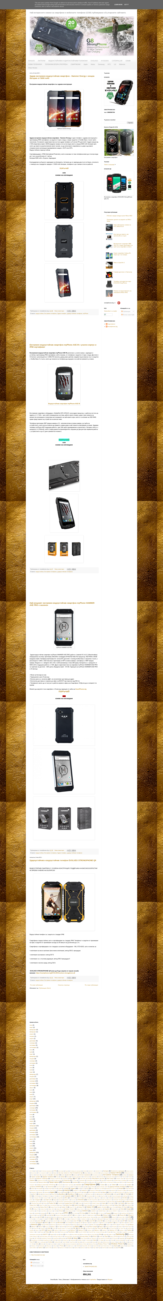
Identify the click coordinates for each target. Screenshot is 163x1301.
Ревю (88, 1182)
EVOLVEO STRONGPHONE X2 (65, 1201)
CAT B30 (43, 1196)
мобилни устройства (55, 1178)
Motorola (122, 64)
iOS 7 (81, 1215)
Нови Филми (32, 68)
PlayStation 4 (72, 1232)
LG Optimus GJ (83, 1219)
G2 (114, 1203)
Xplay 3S (89, 1247)
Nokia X (101, 1226)
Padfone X (32, 1232)
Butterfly (108, 1194)
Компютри (101, 1176)
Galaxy (123, 1203)
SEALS (95, 1236)
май (31, 1052)
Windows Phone (92, 1244)
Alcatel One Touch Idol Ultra (36, 1190)
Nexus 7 (53, 1226)
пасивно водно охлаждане (120, 1180)
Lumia (129, 1219)
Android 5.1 (130, 1190)
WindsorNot (42, 1245)
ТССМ (74, 1186)
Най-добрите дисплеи (98, 1178)
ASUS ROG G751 (120, 1192)
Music (87, 1224)
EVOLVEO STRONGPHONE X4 (99, 1201)
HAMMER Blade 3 (102, 1211)
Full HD (109, 1203)
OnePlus (32, 1230)
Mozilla (69, 1224)
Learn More (118, 4)
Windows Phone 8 (117, 1244)
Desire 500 (79, 1197)
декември (33, 1041)
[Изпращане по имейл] (68, 311)
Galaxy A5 (129, 1203)
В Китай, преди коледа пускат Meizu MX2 (119, 215)
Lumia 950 (107, 1220)
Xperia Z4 (70, 1247)
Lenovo (105, 1217)
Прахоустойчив (42, 1182)
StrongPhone (129, 1238)
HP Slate (60, 1213)
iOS (66, 1215)
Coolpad (52, 1197)
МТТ (76, 1178)
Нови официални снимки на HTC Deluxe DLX (122, 225)
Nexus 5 (40, 1226)
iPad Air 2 (92, 1215)
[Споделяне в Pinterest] (75, 311)
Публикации (126, 311)
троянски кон (68, 1186)
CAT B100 (126, 1194)
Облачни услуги (41, 1180)
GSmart (61, 1211)
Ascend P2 (71, 1192)
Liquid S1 (108, 1219)
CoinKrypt (125, 1196)
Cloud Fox (103, 1196)
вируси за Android (94, 1172)
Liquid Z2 (114, 1219)
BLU (96, 1194)
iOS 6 (71, 1215)
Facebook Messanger (37, 1203)
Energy (60, 1199)
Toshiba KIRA (57, 1242)
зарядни (131, 1175)
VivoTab (62, 1244)
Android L (40, 1192)
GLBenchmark (115, 1209)
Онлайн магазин (58, 1180)
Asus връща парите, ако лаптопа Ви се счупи (121, 235)
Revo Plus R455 (93, 1234)
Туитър (79, 1186)
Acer (87, 1188)
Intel (52, 1215)
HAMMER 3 (93, 1211)
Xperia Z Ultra (48, 1247)
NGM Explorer (69, 1226)
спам (108, 1184)
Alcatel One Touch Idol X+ (50, 1190)
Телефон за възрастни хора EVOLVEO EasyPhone (122, 282)
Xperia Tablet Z (33, 1247)
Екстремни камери (96, 1174)
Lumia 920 (84, 1221)
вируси (86, 1172)
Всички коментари (128, 314)
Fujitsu (104, 1203)
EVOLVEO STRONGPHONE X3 (82, 1201)
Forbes (80, 1203)
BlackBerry (62, 1194)
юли (31, 1065)
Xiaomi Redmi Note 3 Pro (106, 1245)
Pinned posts (63, 1232)
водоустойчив (40, 313)
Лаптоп (118, 1176)
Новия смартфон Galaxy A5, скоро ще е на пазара (122, 253)
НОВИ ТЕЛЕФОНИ (35, 64)
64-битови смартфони (46, 1171)
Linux (90, 1219)
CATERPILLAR (117, 61)
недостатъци (129, 1178)
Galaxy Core (42, 1205)
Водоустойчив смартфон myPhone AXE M (64, 403)
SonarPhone (56, 1238)
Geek (101, 1209)
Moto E (86, 1222)
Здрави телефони (48, 1176)
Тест (44, 1186)
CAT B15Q (36, 1196)
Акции (66, 1171)
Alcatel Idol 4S (128, 1188)
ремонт (93, 1182)
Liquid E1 (96, 1219)
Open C (37, 1230)
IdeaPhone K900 (125, 1213)
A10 (79, 1188)
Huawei (108, 1213)
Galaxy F (61, 1205)
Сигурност (32, 1184)
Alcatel (121, 1188)
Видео (54, 1172)
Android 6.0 (33, 1192)
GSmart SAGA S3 (69, 1211)
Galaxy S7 (36, 1209)
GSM (55, 1211)
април (31, 1034)
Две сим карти (55, 1175)
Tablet (94, 1240)
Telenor (107, 1240)
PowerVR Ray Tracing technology (97, 1232)
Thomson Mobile (119, 1240)
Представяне (54, 1182)
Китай (68, 1176)
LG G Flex (37, 1219)
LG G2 (43, 1219)
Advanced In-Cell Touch (111, 1188)
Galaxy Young (90, 1209)
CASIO (114, 1194)
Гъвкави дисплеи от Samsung (123, 272)
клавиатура (86, 1176)
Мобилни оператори (42, 1178)
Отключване (82, 1180)
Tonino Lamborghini (41, 1242)
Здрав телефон (61, 313)
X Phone (61, 1246)
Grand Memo (44, 1211)
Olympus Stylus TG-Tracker (64, 1228)
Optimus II (89, 1230)
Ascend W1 (79, 1192)
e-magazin (37, 1199)
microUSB (67, 1222)
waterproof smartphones (71, 1244)
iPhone (98, 1215)
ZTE (119, 1247)
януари (32, 1036)
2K (35, 1171)
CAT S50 (55, 1196)
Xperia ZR (122, 1245)
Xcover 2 (72, 1245)
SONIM (128, 61)
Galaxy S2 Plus (73, 1207)
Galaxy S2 (64, 1207)
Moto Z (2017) (130, 1222)
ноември (32, 1043)
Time (126, 1240)
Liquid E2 (102, 1219)
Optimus (49, 1230)
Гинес (32, 1174)
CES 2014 (81, 1196)
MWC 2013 (93, 1224)
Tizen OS (32, 1242)
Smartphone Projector (46, 1238)
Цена (55, 1188)
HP (47, 1213)
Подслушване (33, 1182)
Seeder (101, 1236)
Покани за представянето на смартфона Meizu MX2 (122, 291)
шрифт (60, 1188)
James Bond (35, 1217)
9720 (55, 1171)
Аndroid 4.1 (91, 1171)
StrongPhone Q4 (47, 1240)
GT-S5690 (77, 1211)
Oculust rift (43, 1228)
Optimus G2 (81, 1230)
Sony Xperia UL (92, 1238)
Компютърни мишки (110, 1176)
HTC (109, 64)
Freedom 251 (87, 1203)
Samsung (101, 64)
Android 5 (113, 1190)
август (31, 1087)
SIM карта (122, 1236)
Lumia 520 (55, 1220)
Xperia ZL (83, 1247)
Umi (119, 1242)
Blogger (110, 1279)
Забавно (125, 1174)
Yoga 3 (94, 1247)
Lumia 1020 (32, 1220)
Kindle (49, 1217)
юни (31, 1025)
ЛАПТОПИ (41, 61)
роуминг (118, 1182)
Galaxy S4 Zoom (122, 1207)
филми (33, 1188)
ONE (74, 1228)
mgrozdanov (111, 324)
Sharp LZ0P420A (114, 1236)
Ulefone (99, 1242)
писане (130, 1180)
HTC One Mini (92, 1213)
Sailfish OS (111, 1234)
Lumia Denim (114, 1220)
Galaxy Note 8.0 (128, 1205)
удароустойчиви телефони (74, 313)
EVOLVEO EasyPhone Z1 (106, 1199)
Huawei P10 (116, 1213)
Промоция (82, 1182)
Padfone (129, 1230)
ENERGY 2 (66, 1199)
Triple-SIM (64, 1242)
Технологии (50, 1186)
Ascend (65, 1192)
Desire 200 (72, 1197)
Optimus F (73, 1230)
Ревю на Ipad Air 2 (119, 262)
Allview (60, 1190)
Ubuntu (93, 1242)
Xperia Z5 (76, 1247)
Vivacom (52, 1244)
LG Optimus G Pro (73, 1219)
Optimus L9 (122, 1230)
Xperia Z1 (55, 1247)
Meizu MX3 (52, 1222)
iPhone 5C (114, 1215)
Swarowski (72, 1240)
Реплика (99, 1182)
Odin (49, 1228)
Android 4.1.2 (77, 1190)
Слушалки (60, 1184)
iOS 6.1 (76, 1215)
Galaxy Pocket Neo (55, 1207)
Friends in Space (96, 1203)
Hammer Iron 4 (123, 1211)
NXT (31, 1228)
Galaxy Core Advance (52, 1205)
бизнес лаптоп (129, 1171)
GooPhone (32, 1211)
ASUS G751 (111, 1192)
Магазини (32, 1178)
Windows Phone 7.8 (103, 1244)
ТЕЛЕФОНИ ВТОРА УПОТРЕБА (56, 64)
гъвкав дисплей (45, 1174)
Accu (83, 1188)
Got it (126, 4)
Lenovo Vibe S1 (122, 1217)
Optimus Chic (65, 1230)
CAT (119, 1194)
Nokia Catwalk (93, 1226)
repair (57, 1234)
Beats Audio (54, 1194)
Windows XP (34, 1245)
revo (62, 1234)
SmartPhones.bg (80, 689)
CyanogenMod (59, 1197)
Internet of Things (60, 1215)
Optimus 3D (57, 1230)
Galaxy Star (43, 1209)
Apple (86, 64)
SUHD (54, 1240)
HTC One (82, 1213)
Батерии (106, 1171)
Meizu (46, 1222)
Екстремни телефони (50, 313)
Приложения (66, 1182)
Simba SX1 (129, 1236)
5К (38, 1171)
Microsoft (60, 1222)
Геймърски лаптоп (129, 1172)
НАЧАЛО (31, 61)
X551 (67, 1245)
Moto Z (123, 1222)
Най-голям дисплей (85, 1178)
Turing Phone (72, 1242)
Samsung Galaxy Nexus (45, 1236)
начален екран (119, 1178)
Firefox (45, 1203)
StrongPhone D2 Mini (36, 1240)
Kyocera (55, 1217)
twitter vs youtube (86, 1242)
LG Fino (31, 1219)
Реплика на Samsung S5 (108, 1182)
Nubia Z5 (121, 1226)
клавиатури (94, 1176)
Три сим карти (59, 1186)
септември (33, 1047)
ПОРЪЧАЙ (64, 168)
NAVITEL (115, 1224)
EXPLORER (112, 1201)
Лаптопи (124, 1176)
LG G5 (60, 1219)
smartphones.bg (112, 326)
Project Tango (116, 1232)
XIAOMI (78, 1245)
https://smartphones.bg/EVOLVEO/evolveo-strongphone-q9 (55, 973)
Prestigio (109, 1232)
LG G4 (54, 1219)
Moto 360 (80, 1222)
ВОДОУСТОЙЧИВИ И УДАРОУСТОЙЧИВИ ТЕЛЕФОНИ (68, 61)
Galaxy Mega (87, 1205)
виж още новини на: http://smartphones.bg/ (70, 1173)
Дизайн (63, 1174)
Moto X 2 (118, 1222)
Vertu (37, 1244)
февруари (33, 1029)
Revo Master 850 (76, 1234)
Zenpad (110, 1247)
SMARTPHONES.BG (91, 1266)
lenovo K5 (114, 1217)
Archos (59, 1192)
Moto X (111, 1222)
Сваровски (129, 1182)
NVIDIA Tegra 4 (128, 1226)
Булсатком (33, 1172)
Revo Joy (67, 1234)
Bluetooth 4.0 (102, 1194)
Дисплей (69, 1175)
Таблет (114, 1184)
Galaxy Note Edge (34, 1207)
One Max (80, 1228)
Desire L (93, 1197)
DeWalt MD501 (117, 1197)
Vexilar (42, 1244)
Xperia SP (129, 1245)
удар (84, 1186)
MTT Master (81, 1224)
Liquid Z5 (120, 1219)
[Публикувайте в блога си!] (70, 311)
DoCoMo (124, 1198)
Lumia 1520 (40, 1221)
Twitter (78, 1242)
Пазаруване (109, 1180)
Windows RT (130, 1244)
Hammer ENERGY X (113, 1211)
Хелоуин (50, 1188)
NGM (63, 1226)
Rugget (105, 1234)
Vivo (57, 1244)
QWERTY (45, 1234)
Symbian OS (80, 1240)
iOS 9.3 (86, 1215)
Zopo (115, 1247)
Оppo (102, 1180)
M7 (124, 1221)
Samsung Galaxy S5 (57, 1236)
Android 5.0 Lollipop (121, 1190)
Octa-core (36, 1228)
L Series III (75, 1217)
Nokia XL (108, 1226)
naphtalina (93, 1279)
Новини (32, 1180)
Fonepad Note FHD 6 (70, 1203)
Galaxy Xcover (59, 1209)
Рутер (123, 1182)
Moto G (91, 1222)
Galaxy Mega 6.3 (96, 1205)
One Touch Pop (112, 1228)
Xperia (116, 1246)
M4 (120, 1220)
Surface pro (65, 1240)
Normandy (114, 1226)
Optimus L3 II (113, 1230)
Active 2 (93, 1188)
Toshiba (50, 1242)
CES (75, 1196)
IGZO (42, 1215)
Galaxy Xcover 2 (70, 1209)
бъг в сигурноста (42, 1172)
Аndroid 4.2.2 (98, 1171)
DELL (66, 1198)
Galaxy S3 (81, 1207)
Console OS (46, 1197)
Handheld (37, 1213)
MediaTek (40, 1222)
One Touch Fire (89, 1228)
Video (47, 1244)
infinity (47, 1215)
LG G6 (66, 1219)
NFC (59, 1226)
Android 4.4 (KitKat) (94, 1190)
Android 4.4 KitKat (105, 1190)
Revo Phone (84, 1234)
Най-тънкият (110, 1178)
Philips (47, 1232)
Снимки (102, 1184)
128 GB (31, 1171)
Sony (75, 1238)
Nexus (131, 1224)
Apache (46, 1192)
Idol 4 (132, 1213)
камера (63, 1176)
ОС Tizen (74, 1180)
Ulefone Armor (106, 1242)
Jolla (45, 1217)
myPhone (85, 313)
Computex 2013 (37, 1197)
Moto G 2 (97, 1222)
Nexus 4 (34, 1226)
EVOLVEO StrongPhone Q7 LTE (48, 1201)
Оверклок (49, 1180)
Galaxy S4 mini (112, 1207)
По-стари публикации (91, 985)
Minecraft (74, 1222)
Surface (59, 1240)
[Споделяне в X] (71, 311)
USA (123, 1242)
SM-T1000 (37, 1238)
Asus (104, 1192)
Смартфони (89, 1184)
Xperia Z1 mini (63, 1247)
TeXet (112, 1240)
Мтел (70, 1178)
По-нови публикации (36, 985)
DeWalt (110, 1197)
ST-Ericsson (115, 1238)
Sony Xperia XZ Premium (104, 1238)
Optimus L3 (105, 1230)
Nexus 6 (47, 1226)
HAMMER (85, 1211)
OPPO (43, 1230)
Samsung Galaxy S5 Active (71, 1236)
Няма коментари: (60, 311)
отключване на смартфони (92, 1180)
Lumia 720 (76, 1221)
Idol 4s (32, 1215)
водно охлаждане (104, 1172)
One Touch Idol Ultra (100, 1228)
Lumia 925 (92, 1221)
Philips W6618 (54, 1232)
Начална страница (64, 985)
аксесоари (60, 1171)
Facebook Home (128, 1201)
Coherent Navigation (116, 1196)
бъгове (50, 1172)
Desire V (104, 1197)
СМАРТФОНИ (75, 64)
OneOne (130, 1228)
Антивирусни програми (75, 1171)
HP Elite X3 (53, 1213)
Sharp (106, 1236)
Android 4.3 (85, 1190)
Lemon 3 (99, 1217)
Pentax (41, 1232)
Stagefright (121, 1238)
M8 (128, 1220)
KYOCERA (105, 61)
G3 (118, 1203)
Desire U (98, 1197)
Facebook (119, 1201)
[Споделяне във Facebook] (73, 311)
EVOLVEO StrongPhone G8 (120, 1199)
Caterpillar (68, 1196)
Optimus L (97, 1230)
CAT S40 (49, 1196)
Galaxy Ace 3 (33, 1205)
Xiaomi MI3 (95, 1245)
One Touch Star (122, 1228)
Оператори (67, 1180)
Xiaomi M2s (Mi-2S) (86, 1245)
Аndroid (84, 1171)
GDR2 (96, 1209)
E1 (43, 1199)
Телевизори (121, 1184)
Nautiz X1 (108, 1224)
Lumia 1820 (48, 1220)
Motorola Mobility (45, 1224)
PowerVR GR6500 (82, 1232)
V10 (126, 1242)
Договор (75, 1174)
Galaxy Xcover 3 (81, 1209)
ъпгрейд (66, 1188)
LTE (125, 1219)
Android (67, 1190)
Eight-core (48, 1199)
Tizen (130, 1240)
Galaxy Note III (44, 1207)
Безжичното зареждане (117, 1171)
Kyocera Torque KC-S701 (65, 1217)
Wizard (55, 1245)
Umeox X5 (113, 1242)
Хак (45, 1188)
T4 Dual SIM (88, 1240)
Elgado (55, 1199)
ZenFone (104, 1247)
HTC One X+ (101, 1213)
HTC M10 (75, 1213)
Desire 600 (86, 1197)
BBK (39, 1194)
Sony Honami (84, 1238)
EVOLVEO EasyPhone (92, 1199)
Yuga (99, 1247)
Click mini (96, 1196)
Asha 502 (91, 1192)
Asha (85, 1192)
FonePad (60, 1203)
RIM (100, 1234)
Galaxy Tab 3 (51, 1209)
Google (128, 1209)
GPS (38, 1211)
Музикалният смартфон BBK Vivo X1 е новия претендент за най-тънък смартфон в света (123, 245)
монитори (64, 1178)
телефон (128, 1184)
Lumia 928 (100, 1221)
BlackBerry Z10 (82, 1194)
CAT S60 (61, 1196)
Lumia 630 (68, 1220)
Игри (57, 1176)
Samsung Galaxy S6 (85, 1236)
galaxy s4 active (102, 1207)
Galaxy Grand (78, 1205)
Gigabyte (107, 1209)
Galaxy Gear (68, 1205)
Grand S (50, 1211)
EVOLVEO (94, 61)
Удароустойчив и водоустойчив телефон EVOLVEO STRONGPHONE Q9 (63, 860)
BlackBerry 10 (72, 1194)
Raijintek (52, 1234)
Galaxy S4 (90, 1207)
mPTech (75, 1224)
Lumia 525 (62, 1220)
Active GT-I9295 (100, 1188)
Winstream (49, 1245)
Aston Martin (98, 1192)
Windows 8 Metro (83, 1244)
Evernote (73, 1199)
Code (108, 1196)
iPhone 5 (105, 1215)
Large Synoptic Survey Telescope (87, 1217)
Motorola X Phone (62, 1224)
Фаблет (131, 1186)
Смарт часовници (69, 1184)
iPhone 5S (122, 1215)
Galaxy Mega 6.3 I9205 (107, 1205)
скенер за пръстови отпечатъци (46, 1184)
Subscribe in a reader (110, 311)
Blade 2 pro (90, 1194)
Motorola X (53, 1224)
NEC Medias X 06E (123, 1224)
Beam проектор (46, 1194)
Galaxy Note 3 (118, 1205)
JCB (41, 1217)
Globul (122, 1209)
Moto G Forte (104, 1222)
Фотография (40, 1188)
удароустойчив (91, 1186)
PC (37, 1232)
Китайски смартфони (77, 1176)
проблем (75, 1182)
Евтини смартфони (84, 1175)
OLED (54, 1228)
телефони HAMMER (35, 1186)
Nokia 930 (85, 1226)
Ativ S (34, 1194)
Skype (31, 1238)
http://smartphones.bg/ (38, 1255)
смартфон (79, 1184)
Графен (37, 1174)
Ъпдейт (72, 1188)
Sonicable (63, 1238)
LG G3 (49, 1219)
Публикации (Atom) (45, 988)
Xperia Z (40, 1247)
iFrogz (37, 1215)
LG (115, 64)
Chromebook (89, 1196)
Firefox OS (52, 1203)
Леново (130, 1176)
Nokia (93, 64)
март (31, 1027)
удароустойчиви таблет (102, 1186)
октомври (32, 1045)
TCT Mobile (101, 1240)
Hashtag (43, 1213)
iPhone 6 (130, 1215)
